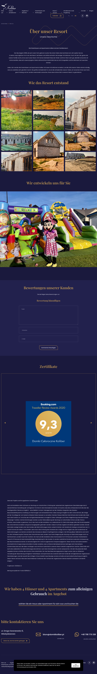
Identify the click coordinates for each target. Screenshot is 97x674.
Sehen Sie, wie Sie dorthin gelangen (14, 641)
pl (69, 16)
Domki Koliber (4, 23)
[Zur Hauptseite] (8, 7)
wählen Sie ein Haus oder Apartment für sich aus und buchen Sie (48, 604)
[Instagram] (87, 15)
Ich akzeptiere (76, 665)
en (72, 16)
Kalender (55, 16)
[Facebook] (82, 15)
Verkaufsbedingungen (7, 666)
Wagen (91, 11)
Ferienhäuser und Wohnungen (9, 664)
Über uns (3, 663)
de (75, 16)
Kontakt (83, 11)
